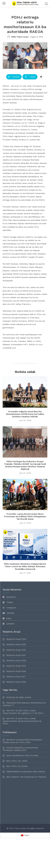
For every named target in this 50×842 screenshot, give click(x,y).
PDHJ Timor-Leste (20, 37)
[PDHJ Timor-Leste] (9, 37)
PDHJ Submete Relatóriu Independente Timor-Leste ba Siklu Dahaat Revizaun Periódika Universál (25, 566)
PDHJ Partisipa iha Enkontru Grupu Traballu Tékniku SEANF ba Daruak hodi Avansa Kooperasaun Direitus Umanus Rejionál (25, 465)
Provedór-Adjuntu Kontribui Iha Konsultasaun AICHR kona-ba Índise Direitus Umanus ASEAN (25, 414)
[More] (41, 76)
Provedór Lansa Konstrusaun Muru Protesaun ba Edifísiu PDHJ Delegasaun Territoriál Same (25, 516)
